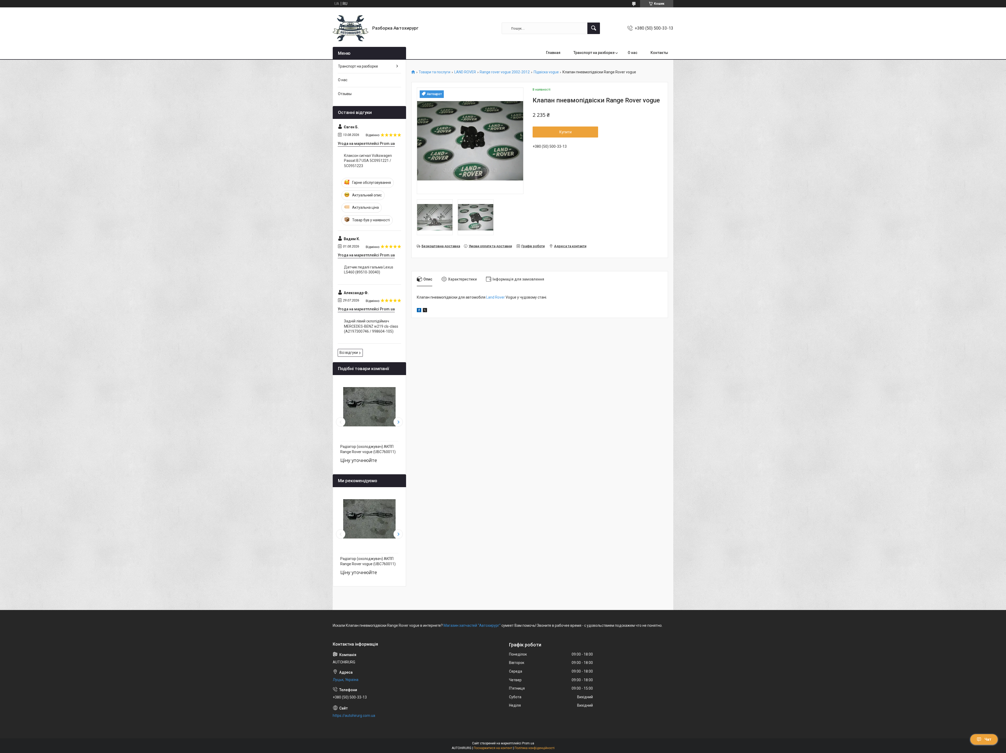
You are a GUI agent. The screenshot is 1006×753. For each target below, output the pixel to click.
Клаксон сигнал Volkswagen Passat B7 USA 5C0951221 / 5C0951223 (368, 160)
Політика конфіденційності (535, 748)
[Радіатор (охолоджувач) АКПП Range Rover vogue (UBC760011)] (369, 406)
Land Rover (495, 297)
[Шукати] (593, 28)
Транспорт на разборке (594, 53)
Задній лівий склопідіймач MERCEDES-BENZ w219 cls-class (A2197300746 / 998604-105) (371, 326)
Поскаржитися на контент (493, 748)
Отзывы (345, 94)
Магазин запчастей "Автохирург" (472, 625)
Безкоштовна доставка (441, 246)
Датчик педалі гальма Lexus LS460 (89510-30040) (368, 269)
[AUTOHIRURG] (350, 28)
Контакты (659, 53)
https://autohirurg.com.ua (354, 715)
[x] (425, 311)
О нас (632, 53)
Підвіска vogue (546, 72)
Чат (988, 739)
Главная (553, 53)
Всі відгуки (349, 352)
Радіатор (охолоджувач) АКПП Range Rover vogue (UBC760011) (368, 449)
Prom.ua (528, 743)
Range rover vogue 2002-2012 (505, 72)
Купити (565, 132)
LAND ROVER (465, 72)
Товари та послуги (434, 72)
